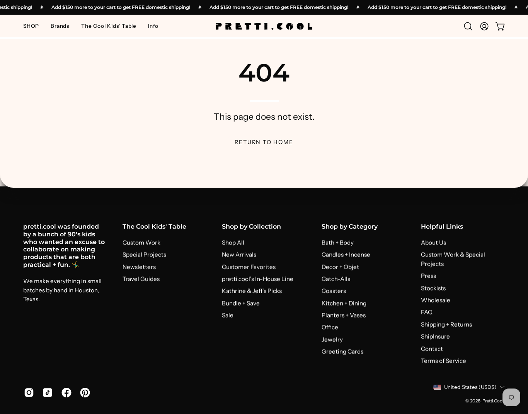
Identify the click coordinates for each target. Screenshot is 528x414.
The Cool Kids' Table (154, 226)
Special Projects (144, 254)
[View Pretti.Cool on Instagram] (27, 392)
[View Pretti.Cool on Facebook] (65, 392)
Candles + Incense (346, 254)
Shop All (233, 242)
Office (330, 327)
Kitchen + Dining (344, 303)
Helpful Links (442, 226)
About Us (433, 242)
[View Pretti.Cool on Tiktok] (46, 392)
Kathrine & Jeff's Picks (252, 291)
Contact (432, 348)
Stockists (433, 288)
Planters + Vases (344, 315)
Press (428, 276)
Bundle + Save (241, 303)
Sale (227, 315)
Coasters (334, 291)
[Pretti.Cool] (264, 26)
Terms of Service (443, 360)
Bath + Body (338, 242)
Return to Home (264, 142)
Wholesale (435, 300)
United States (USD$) (470, 387)
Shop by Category (350, 226)
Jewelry (332, 339)
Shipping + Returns (446, 324)
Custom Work (141, 242)
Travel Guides (141, 278)
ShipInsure (435, 336)
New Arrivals (239, 254)
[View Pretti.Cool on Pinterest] (83, 392)
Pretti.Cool (493, 400)
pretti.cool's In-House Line (257, 278)
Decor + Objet (340, 266)
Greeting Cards (342, 351)
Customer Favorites (249, 266)
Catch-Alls (336, 278)
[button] (60, 26)
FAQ (427, 312)
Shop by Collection (251, 226)
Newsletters (139, 266)
